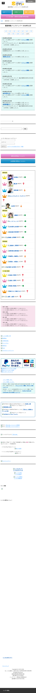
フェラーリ (23, 196)
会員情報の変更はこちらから (18, 161)
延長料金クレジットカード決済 (8, 368)
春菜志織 (16, 190)
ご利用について (18, 12)
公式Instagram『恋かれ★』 (11, 554)
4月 (18, 31)
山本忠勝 (16, 226)
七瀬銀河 (16, 215)
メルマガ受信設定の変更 (10, 618)
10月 (18, 34)
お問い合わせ (6, 587)
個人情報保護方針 (7, 573)
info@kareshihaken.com (7, 494)
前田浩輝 (16, 232)
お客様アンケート (7, 640)
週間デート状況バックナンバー (10, 628)
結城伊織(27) (6, 104)
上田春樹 (14, 237)
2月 (10, 31)
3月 (14, 31)
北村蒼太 (16, 177)
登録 (22, 146)
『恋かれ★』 (15, 434)
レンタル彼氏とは (7, 506)
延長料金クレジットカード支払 (10, 596)
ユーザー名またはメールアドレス (9, 138)
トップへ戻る (6, 690)
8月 (9, 34)
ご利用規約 (5, 570)
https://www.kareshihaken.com (8, 491)
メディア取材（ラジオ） (8, 381)
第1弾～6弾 (28, 404)
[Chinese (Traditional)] (10, 119)
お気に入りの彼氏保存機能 (11, 545)
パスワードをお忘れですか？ (14, 146)
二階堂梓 (16, 245)
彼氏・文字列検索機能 (10, 542)
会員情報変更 (8, 611)
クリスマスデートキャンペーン (10, 649)
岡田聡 (14, 285)
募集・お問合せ (29, 12)
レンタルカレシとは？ (10, 509)
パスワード (3, 142)
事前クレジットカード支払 (9, 593)
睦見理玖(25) (6, 93)
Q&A (4, 534)
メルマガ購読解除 (9, 621)
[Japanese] (14, 119)
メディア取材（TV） (8, 379)
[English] (1, 119)
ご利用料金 (5, 531)
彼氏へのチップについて (7, 371)
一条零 (12, 296)
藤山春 (15, 183)
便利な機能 (5, 536)
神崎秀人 (16, 256)
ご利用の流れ (6, 525)
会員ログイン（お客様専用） (11, 608)
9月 (13, 34)
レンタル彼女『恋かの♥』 (9, 651)
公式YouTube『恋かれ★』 (11, 551)
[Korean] (12, 119)
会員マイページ (7, 12)
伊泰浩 (14, 275)
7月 (31, 31)
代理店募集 (5, 584)
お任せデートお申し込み (8, 631)
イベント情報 (25, 39)
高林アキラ (18, 291)
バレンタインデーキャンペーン (10, 643)
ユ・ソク (16, 221)
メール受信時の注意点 (8, 578)
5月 (23, 31)
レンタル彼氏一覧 (7, 519)
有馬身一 (16, 261)
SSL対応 (5, 576)
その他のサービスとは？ (10, 515)
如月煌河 (14, 267)
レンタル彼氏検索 (7, 522)
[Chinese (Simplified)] (8, 119)
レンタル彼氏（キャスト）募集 (10, 581)
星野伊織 (16, 250)
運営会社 (5, 590)
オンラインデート (7, 634)
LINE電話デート (6, 637)
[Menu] (3, 3)
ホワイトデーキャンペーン (9, 646)
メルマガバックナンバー (8, 615)
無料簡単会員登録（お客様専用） (11, 605)
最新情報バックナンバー (8, 626)
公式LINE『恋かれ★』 (10, 559)
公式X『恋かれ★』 (9, 557)
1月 (6, 31)
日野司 (14, 280)
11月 (22, 34)
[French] (3, 119)
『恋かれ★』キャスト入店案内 (12, 425)
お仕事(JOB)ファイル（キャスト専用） (12, 601)
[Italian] (5, 119)
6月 (27, 31)
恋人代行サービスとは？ (10, 512)
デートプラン (6, 528)
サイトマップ (5, 666)
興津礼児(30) (6, 56)
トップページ (6, 503)
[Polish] (7, 119)
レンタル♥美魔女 (7, 654)
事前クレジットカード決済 (7, 370)
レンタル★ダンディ (7, 657)
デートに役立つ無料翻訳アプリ (12, 548)
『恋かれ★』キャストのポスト (12, 426)
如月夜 (13, 206)
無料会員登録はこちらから (18, 156)
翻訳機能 (7, 539)
